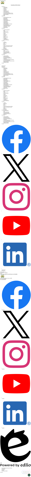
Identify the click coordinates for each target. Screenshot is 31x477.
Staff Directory (5, 7)
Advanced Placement (6, 39)
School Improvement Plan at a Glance (8, 13)
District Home (4, 65)
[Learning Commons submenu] (7, 49)
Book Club (5, 53)
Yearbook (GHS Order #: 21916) (8, 46)
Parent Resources (6, 19)
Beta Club (5, 44)
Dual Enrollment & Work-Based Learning (9, 121)
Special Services (6, 36)
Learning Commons (6, 110)
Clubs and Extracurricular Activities (8, 45)
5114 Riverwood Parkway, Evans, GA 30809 (6, 278)
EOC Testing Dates (6, 24)
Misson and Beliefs (6, 14)
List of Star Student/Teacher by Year (8, 73)
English (4, 94)
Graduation (5, 38)
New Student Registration (7, 57)
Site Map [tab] (1, 472)
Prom (4, 107)
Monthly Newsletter (6, 61)
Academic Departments (7, 29)
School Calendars (6, 23)
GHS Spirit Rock (6, 27)
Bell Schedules (5, 78)
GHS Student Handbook (7, 86)
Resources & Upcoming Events (8, 118)
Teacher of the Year (6, 11)
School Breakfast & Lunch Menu (8, 84)
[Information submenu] (2, 77)
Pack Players (5, 42)
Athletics (5, 102)
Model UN (5, 47)
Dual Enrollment (6, 37)
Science (5, 33)
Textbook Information (6, 52)
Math (4, 30)
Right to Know (5, 18)
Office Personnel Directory (7, 20)
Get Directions (5, 21)
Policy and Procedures (6, 51)
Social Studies (5, 34)
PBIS (4, 15)
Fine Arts (5, 35)
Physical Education (6, 32)
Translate (6, 272)
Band (4, 43)
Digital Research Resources (7, 113)
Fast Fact (5, 8)
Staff (4, 50)
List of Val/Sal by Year (6, 12)
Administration (5, 68)
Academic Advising (6, 62)
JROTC (5, 97)
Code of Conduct (6, 81)
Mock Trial (5, 48)
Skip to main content (3, 0)
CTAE (4, 92)
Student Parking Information (7, 25)
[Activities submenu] (2, 41)
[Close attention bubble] (29, 469)
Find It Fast (3, 66)
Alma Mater (5, 9)
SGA (4, 105)
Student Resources (6, 22)
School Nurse (5, 26)
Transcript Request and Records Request (9, 59)
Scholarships (5, 58)
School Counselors (6, 55)
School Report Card (6, 71)
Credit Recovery (6, 99)
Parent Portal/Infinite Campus (7, 17)
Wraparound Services (6, 56)
